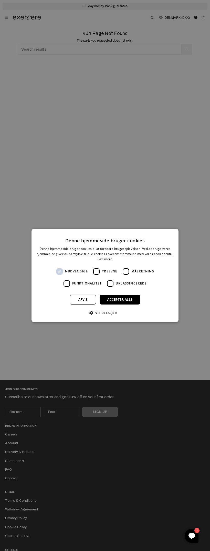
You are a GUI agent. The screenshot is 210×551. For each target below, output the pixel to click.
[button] (105, 313)
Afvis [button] (83, 299)
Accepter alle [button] (119, 299)
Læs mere (105, 259)
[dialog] (105, 275)
